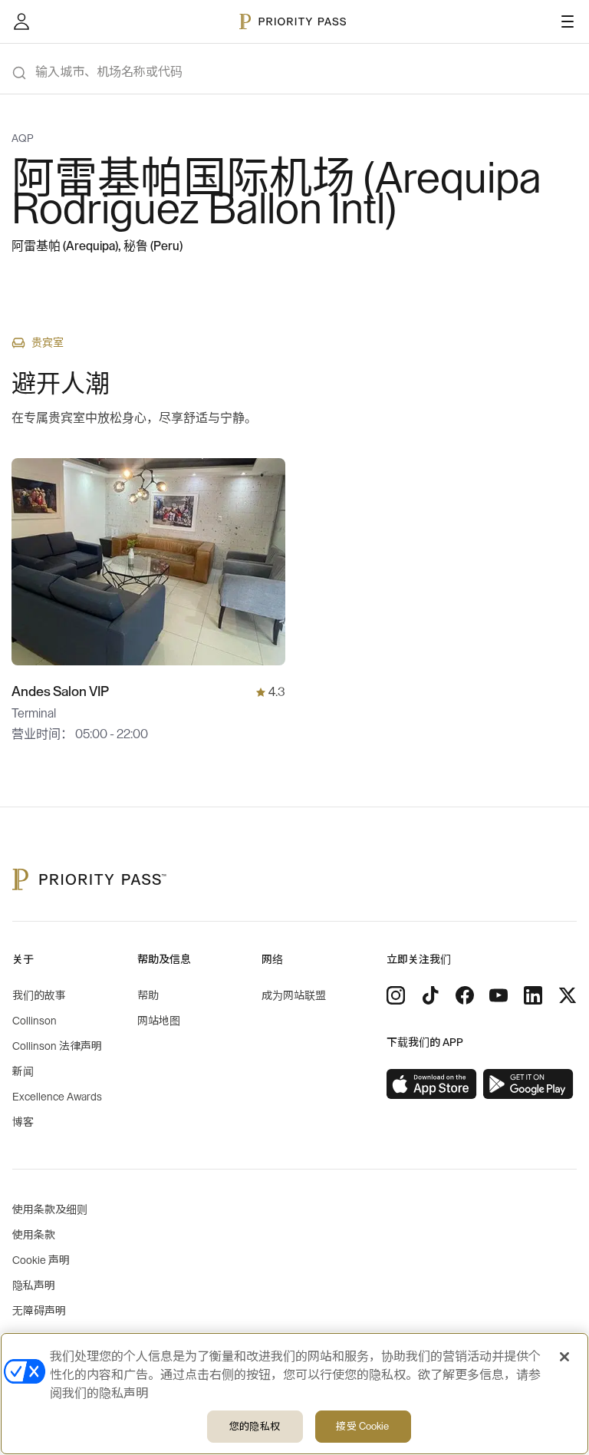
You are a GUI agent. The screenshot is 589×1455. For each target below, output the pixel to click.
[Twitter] (567, 995)
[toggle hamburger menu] (567, 21)
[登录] (21, 21)
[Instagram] (396, 995)
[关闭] (564, 1357)
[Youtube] (498, 995)
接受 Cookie (362, 1426)
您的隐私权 (254, 1426)
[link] (432, 1084)
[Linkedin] (533, 995)
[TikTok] (430, 995)
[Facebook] (465, 995)
